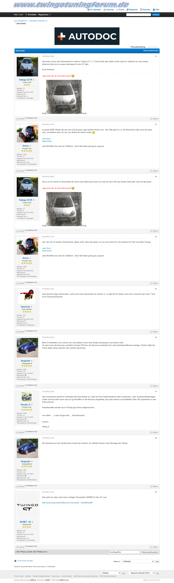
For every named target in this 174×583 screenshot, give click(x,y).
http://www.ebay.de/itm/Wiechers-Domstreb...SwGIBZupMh (67, 503)
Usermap (110, 10)
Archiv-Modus (67, 576)
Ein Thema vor (40, 552)
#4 (156, 236)
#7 (156, 391)
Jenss (25, 146)
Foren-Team (18, 576)
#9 (156, 492)
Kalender (146, 10)
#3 (156, 176)
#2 (156, 124)
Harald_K (25, 404)
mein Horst (46, 139)
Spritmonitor (47, 141)
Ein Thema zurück (24, 552)
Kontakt (28, 576)
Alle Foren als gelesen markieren (86, 576)
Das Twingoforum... (21, 21)
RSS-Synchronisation (108, 576)
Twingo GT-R (25, 80)
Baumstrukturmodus (151, 50)
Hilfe (157, 10)
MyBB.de (33, 580)
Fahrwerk (41, 21)
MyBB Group (64, 580)
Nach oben (56, 576)
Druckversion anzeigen (25, 560)
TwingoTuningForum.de (41, 576)
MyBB (47, 580)
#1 (156, 56)
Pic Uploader (95, 10)
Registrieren (43, 15)
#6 (156, 337)
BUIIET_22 (25, 522)
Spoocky (25, 307)
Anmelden (32, 15)
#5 (156, 289)
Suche (121, 10)
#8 (156, 438)
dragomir (25, 361)
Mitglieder (133, 10)
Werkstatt (33, 21)
